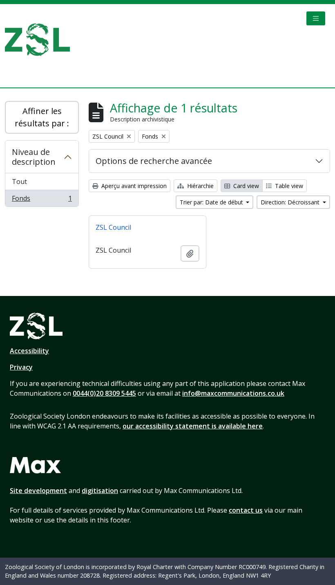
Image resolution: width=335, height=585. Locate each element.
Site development (38, 490)
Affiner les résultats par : (42, 117)
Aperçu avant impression (133, 186)
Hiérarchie (199, 186)
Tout (19, 181)
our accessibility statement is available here (193, 425)
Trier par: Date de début (212, 202)
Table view (288, 186)
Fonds (41, 200)
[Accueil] (40, 39)
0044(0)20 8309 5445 (104, 393)
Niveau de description (34, 156)
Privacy (21, 367)
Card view (245, 186)
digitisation (100, 490)
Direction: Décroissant (291, 202)
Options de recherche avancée (154, 160)
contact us (246, 510)
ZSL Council (113, 227)
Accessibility (29, 350)
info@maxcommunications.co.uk (233, 393)
